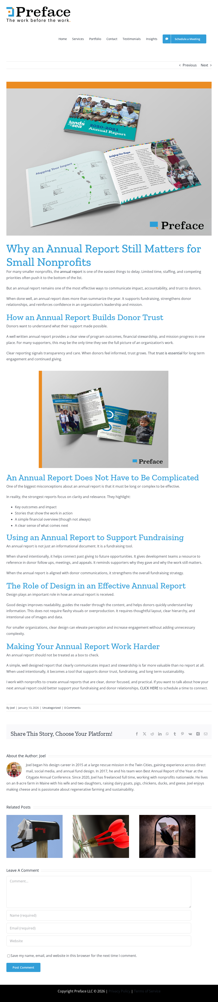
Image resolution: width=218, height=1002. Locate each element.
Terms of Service (147, 991)
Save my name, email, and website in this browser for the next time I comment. (74, 955)
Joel (12, 708)
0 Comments (72, 708)
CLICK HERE (149, 688)
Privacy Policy (119, 991)
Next (204, 65)
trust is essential (169, 353)
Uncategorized (51, 708)
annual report (71, 271)
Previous (190, 65)
